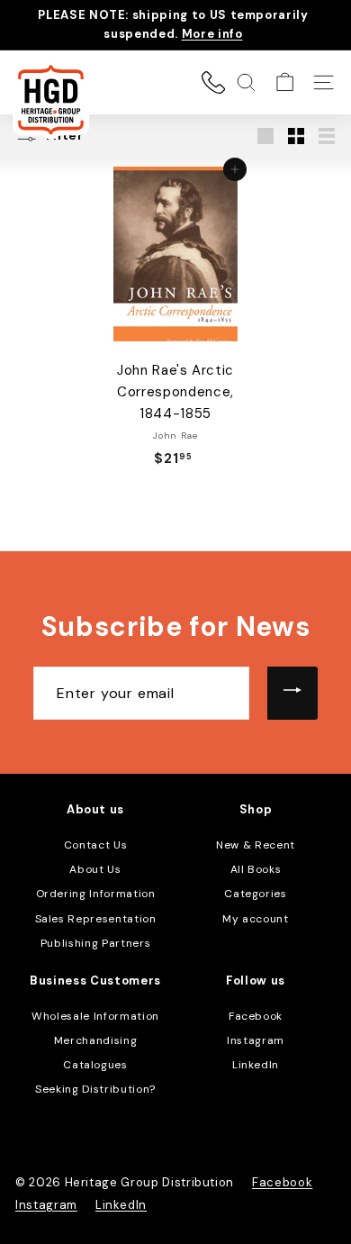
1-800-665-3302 (213, 82)
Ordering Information (96, 893)
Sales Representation (96, 919)
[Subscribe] (292, 694)
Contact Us (96, 845)
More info (212, 33)
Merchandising (95, 1040)
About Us (95, 869)
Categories (255, 893)
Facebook (256, 1016)
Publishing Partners (95, 943)
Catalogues (95, 1065)
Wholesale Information (95, 1016)
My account (255, 919)
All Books (256, 869)
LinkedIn (255, 1065)
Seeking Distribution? (95, 1089)
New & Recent (255, 845)
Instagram (255, 1040)
